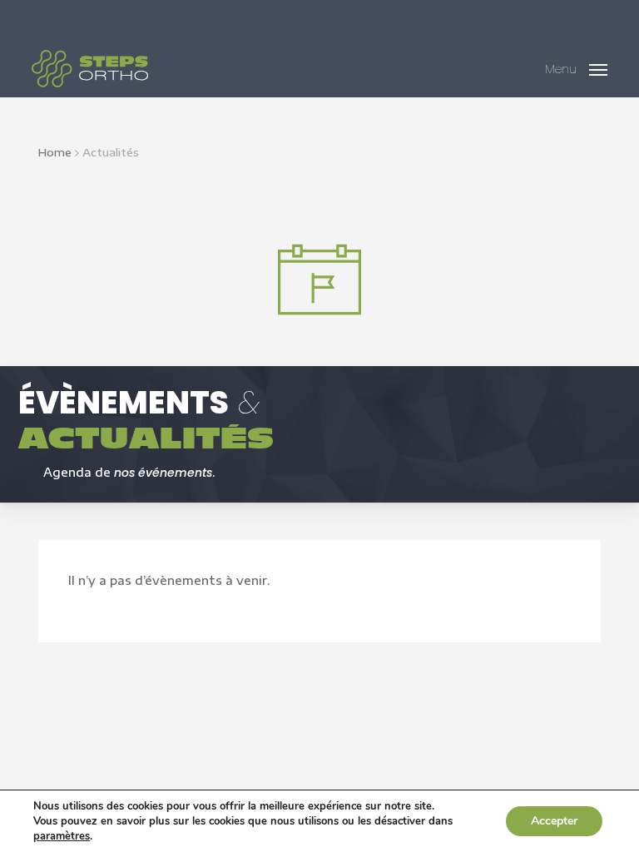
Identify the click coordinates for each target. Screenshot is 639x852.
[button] (576, 66)
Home (55, 152)
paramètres (61, 836)
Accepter (554, 821)
